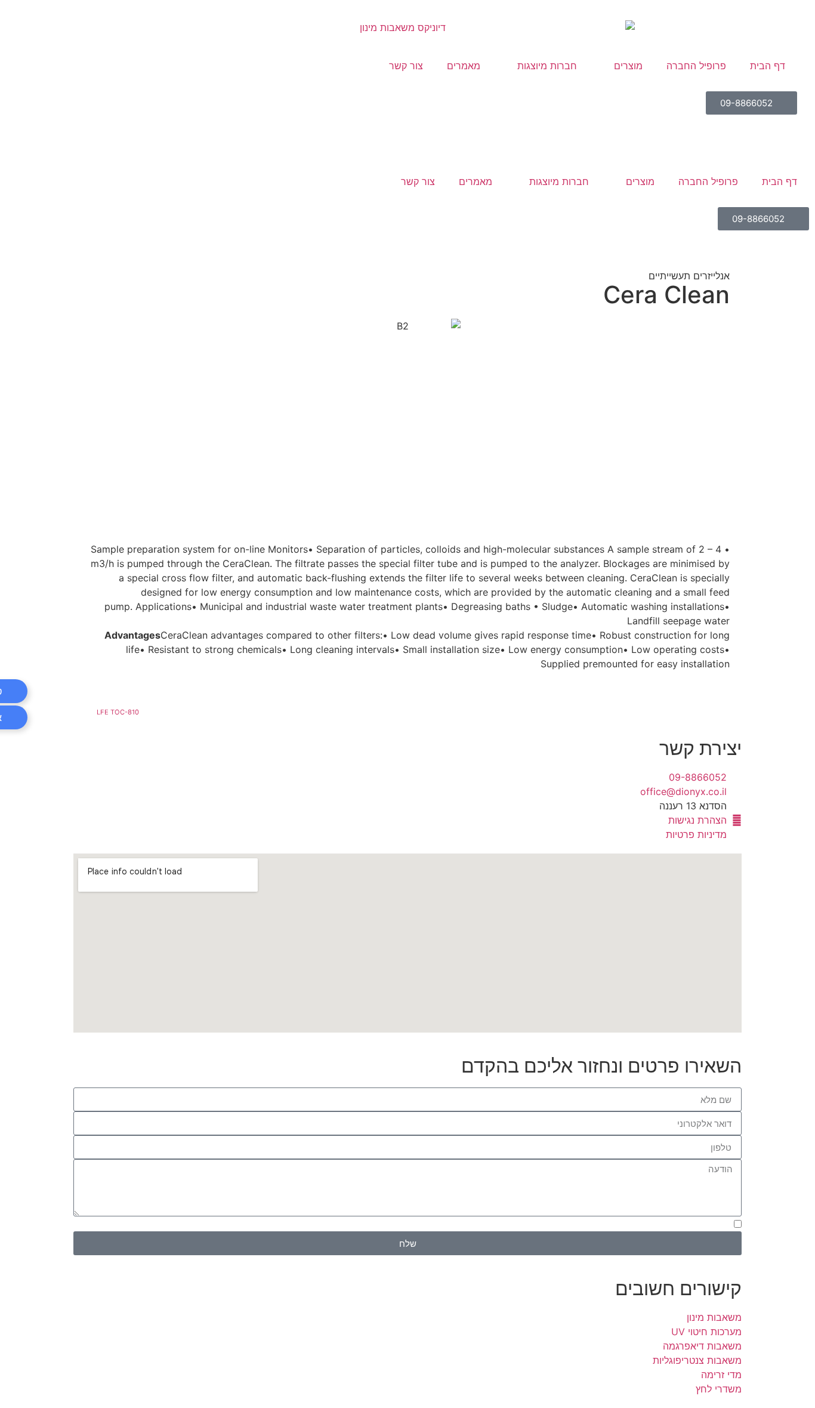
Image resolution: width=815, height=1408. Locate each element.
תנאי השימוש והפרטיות (349, 1225)
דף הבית (779, 181)
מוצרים (640, 181)
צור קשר (418, 181)
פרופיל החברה (708, 181)
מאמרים (475, 181)
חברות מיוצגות (559, 181)
